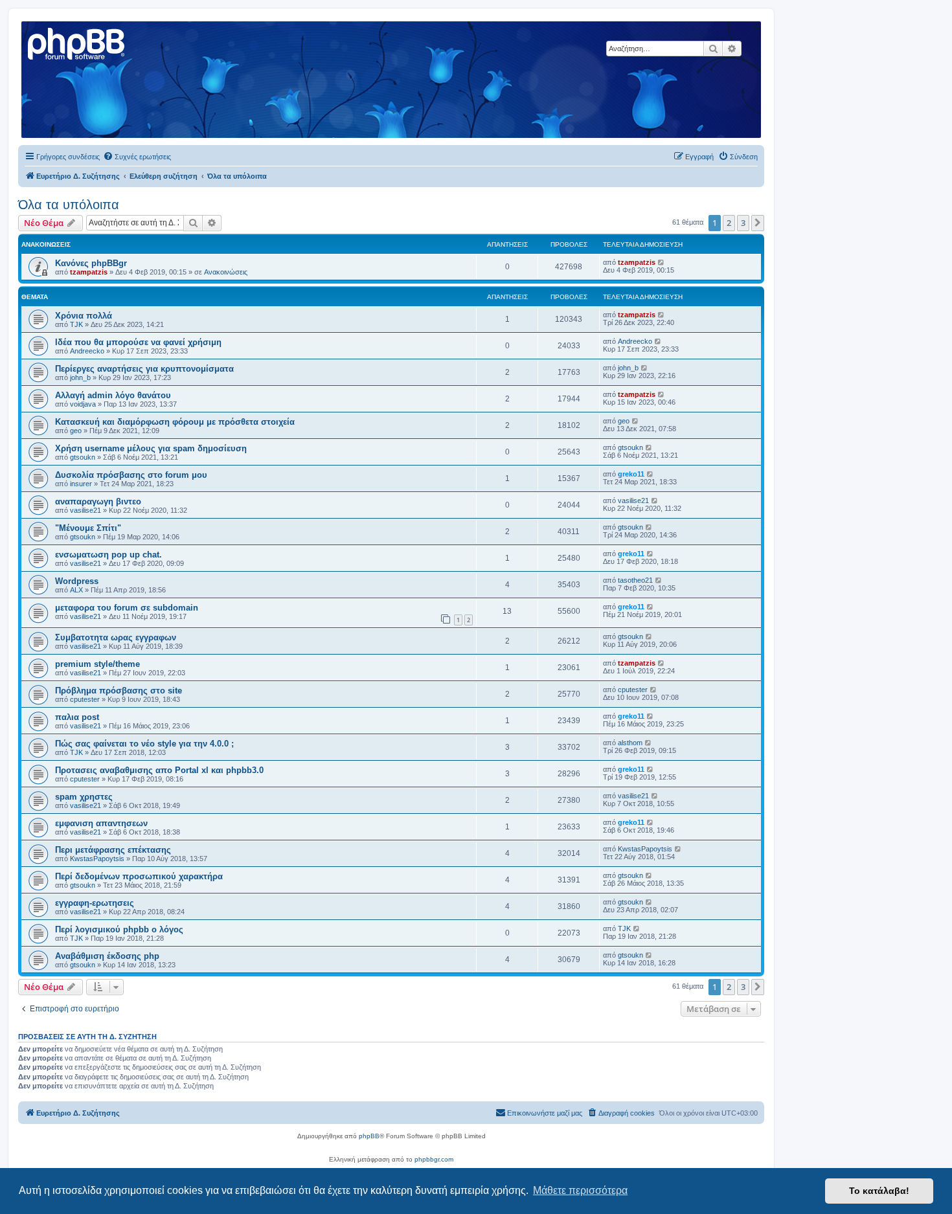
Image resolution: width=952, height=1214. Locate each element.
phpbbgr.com (433, 1159)
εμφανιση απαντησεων (101, 823)
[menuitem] (137, 156)
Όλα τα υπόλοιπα (68, 204)
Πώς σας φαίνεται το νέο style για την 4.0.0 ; (144, 743)
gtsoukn (82, 457)
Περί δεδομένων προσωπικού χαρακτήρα (139, 876)
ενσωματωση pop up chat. (108, 554)
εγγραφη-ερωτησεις (94, 903)
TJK (76, 324)
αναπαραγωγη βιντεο (98, 501)
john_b (80, 377)
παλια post (77, 717)
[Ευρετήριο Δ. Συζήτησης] (77, 42)
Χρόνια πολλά (83, 315)
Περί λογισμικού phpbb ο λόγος (119, 929)
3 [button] (743, 223)
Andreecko (87, 351)
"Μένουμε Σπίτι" (88, 528)
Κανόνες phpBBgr (91, 263)
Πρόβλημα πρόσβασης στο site (118, 690)
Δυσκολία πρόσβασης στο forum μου (131, 475)
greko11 (631, 474)
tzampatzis (89, 272)
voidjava (83, 404)
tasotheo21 (635, 580)
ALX (76, 590)
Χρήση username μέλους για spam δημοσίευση (151, 448)
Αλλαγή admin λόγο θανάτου (113, 395)
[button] (757, 222)
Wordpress (76, 581)
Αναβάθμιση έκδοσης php (107, 956)
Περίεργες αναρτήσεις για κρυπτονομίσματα (144, 369)
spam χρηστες (84, 797)
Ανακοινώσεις (225, 272)
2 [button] (729, 223)
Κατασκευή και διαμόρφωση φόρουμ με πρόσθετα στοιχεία (175, 422)
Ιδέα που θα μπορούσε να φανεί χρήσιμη (138, 342)
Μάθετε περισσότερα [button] (580, 1190)
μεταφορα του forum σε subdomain (126, 608)
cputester (85, 699)
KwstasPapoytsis (97, 858)
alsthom (630, 743)
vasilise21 (85, 510)
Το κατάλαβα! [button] (879, 1191)
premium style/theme (97, 664)
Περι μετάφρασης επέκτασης (113, 850)
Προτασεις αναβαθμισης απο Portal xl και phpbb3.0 (159, 770)
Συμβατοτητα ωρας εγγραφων (115, 637)
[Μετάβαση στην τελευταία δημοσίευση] (661, 262)
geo (76, 430)
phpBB (369, 1136)
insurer (81, 484)
